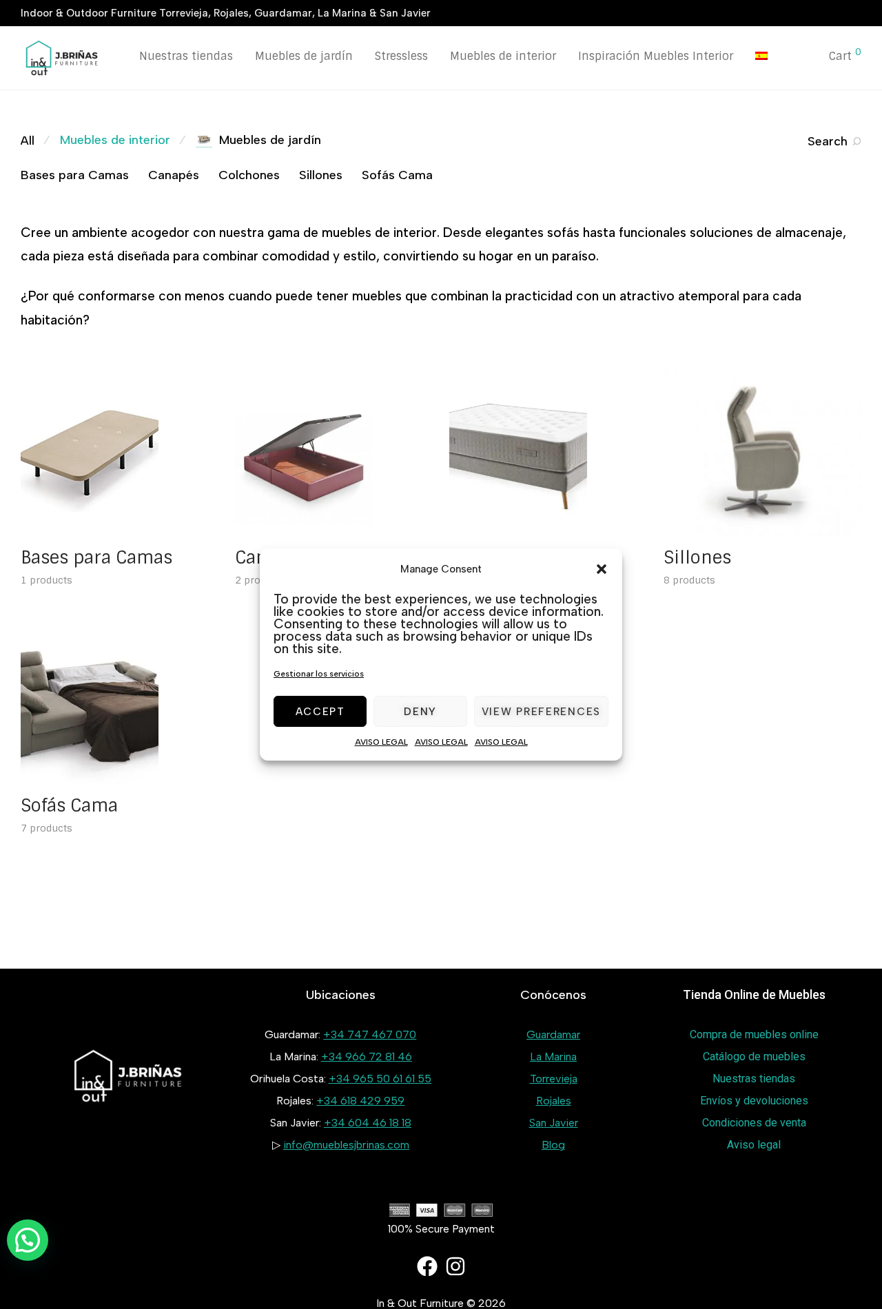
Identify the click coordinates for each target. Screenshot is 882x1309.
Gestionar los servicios (319, 674)
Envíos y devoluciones (754, 1100)
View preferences (541, 711)
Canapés (173, 175)
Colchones (249, 175)
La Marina (553, 1056)
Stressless (401, 56)
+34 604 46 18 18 (367, 1122)
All (27, 140)
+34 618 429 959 (360, 1100)
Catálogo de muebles (754, 1056)
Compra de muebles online (754, 1034)
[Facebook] (427, 1266)
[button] (601, 569)
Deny (420, 711)
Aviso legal (754, 1144)
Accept (320, 711)
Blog (553, 1144)
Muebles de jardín (304, 56)
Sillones (320, 175)
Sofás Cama (397, 175)
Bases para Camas (75, 175)
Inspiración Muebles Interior (655, 56)
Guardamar (553, 1034)
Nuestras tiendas (186, 56)
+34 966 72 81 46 (366, 1056)
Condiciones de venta (754, 1122)
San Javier (553, 1122)
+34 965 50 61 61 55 (380, 1078)
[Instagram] (455, 1266)
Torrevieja (553, 1078)
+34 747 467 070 (369, 1034)
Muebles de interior (503, 56)
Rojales (553, 1100)
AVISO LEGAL (381, 742)
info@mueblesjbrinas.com (346, 1144)
